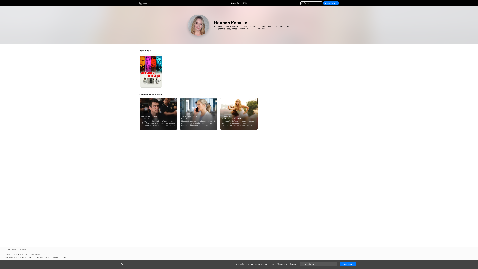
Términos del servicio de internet (15, 257)
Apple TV (235, 3)
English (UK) (23, 249)
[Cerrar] (122, 264)
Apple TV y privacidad (36, 257)
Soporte (63, 257)
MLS (245, 3)
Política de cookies (51, 257)
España (7, 249)
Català (14, 249)
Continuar (348, 264)
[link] (145, 50)
